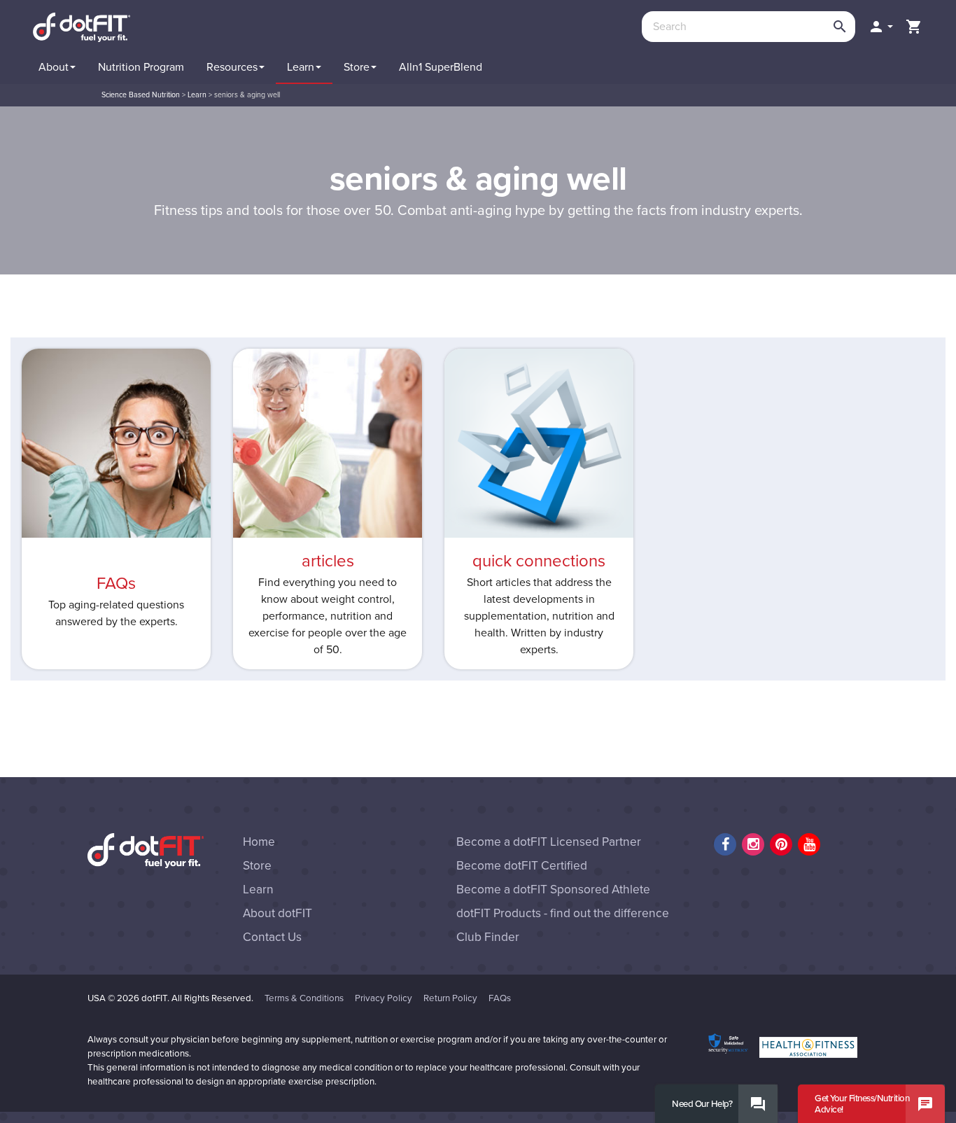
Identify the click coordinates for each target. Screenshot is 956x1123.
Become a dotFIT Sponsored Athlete (553, 889)
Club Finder (487, 937)
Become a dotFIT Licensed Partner (548, 842)
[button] (880, 27)
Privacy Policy (383, 998)
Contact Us (272, 937)
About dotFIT (277, 913)
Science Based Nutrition (140, 94)
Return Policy (450, 998)
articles (328, 561)
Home (259, 842)
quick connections (538, 561)
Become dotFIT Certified (521, 865)
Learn (197, 94)
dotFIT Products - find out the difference (562, 913)
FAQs (116, 583)
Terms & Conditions (304, 998)
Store (257, 865)
